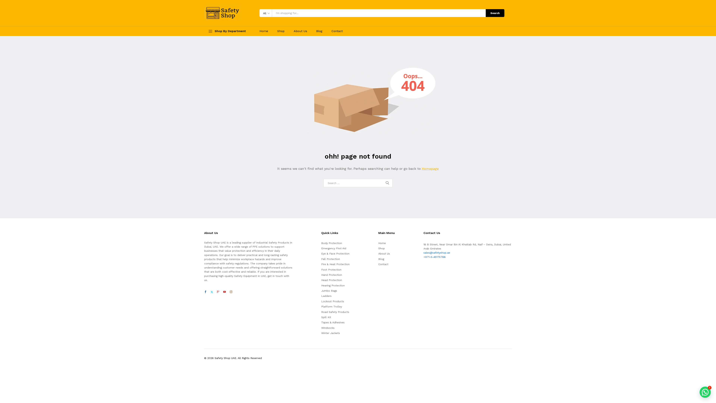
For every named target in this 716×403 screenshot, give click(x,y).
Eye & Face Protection (335, 253)
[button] (705, 392)
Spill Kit (326, 317)
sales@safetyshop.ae (436, 252)
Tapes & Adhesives (333, 322)
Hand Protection (331, 274)
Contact (337, 31)
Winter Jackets (330, 333)
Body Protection (331, 243)
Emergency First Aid (333, 248)
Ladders (326, 295)
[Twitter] (212, 292)
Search (495, 13)
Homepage (430, 169)
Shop (281, 31)
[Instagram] (231, 292)
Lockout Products (332, 301)
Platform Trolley (331, 306)
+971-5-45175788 (434, 256)
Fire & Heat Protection (335, 264)
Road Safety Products (335, 311)
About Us (300, 31)
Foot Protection (331, 269)
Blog (319, 31)
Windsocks (328, 327)
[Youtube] (224, 292)
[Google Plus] (218, 292)
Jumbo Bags (329, 290)
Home (264, 31)
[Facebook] (205, 292)
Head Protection (331, 280)
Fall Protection (330, 258)
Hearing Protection (333, 285)
